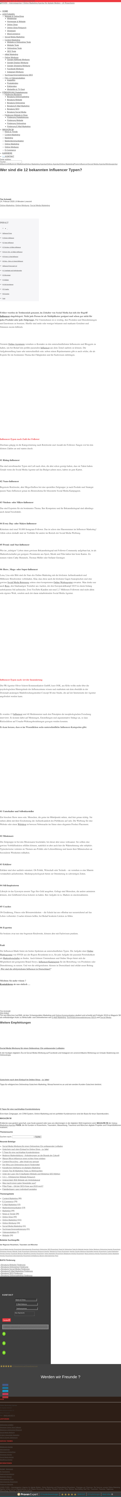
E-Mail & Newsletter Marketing (9, 1435)
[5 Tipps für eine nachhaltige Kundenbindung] (60, 1096)
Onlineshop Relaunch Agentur (39, 1251)
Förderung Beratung (13, 95)
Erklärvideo (12, 86)
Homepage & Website (16, 22)
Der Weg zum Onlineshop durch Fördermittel (21, 1165)
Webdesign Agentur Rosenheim (74, 1253)
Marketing (9, 138)
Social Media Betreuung (18, 582)
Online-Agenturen (16, 344)
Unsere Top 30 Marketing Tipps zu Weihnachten (22, 1171)
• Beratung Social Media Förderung (15, 1269)
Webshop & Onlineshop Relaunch (11, 1430)
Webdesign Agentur (6, 1447)
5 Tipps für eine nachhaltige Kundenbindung (20, 1109)
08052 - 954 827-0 (11, 1327)
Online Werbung (11, 57)
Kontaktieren (6, 984)
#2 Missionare (6, 275)
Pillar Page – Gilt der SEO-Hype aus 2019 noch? (22, 1186)
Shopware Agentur (6, 1251)
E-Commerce (10, 150)
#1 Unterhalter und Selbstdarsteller (12, 270)
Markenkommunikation (14, 141)
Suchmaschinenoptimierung (14, 1229)
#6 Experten (5, 294)
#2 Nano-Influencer (8, 242)
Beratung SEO (13, 109)
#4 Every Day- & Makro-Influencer (12, 252)
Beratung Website (14, 100)
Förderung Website (15, 120)
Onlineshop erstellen (6, 1425)
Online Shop (12, 25)
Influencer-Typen (7, 233)
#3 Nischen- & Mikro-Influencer (11, 247)
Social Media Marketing (14, 37)
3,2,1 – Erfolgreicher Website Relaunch (18, 1177)
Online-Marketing (12, 144)
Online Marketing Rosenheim (54, 1253)
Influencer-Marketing (16, 164)
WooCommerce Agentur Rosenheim (96, 1253)
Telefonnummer (8, 1308)
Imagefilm (11, 80)
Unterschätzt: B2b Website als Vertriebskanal (21, 1180)
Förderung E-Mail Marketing (18, 127)
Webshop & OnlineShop (7, 1452)
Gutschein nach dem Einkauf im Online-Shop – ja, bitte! (24, 1080)
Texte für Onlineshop (65, 1249)
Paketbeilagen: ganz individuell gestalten (19, 1189)
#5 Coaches (5, 289)
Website (5, 1235)
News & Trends (11, 132)
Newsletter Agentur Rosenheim (96, 1251)
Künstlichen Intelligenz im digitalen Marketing (21, 1168)
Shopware (11, 31)
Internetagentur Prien (51, 1255)
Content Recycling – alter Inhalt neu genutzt (20, 1162)
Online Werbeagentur (63, 582)
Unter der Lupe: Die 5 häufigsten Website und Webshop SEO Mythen (31, 1174)
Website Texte (13, 45)
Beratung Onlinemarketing (18, 97)
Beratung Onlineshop (16, 103)
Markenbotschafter (11, 958)
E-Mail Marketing (59, 1017)
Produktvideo (12, 83)
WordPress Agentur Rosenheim (34, 1253)
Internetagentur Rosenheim (31, 1249)
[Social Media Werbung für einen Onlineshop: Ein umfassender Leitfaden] (60, 1036)
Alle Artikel (4, 1013)
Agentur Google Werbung (78, 1251)
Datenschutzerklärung (7, 1474)
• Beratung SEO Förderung (11, 1273)
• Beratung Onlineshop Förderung (14, 1267)
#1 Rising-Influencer (8, 238)
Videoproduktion (9, 1232)
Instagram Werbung (15, 72)
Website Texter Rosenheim (21, 1251)
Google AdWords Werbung (18, 60)
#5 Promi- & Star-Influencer (10, 256)
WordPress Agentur (6, 1460)
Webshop (22, 824)
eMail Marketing (11, 54)
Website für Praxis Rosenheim (59, 1251)
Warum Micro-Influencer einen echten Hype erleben (23, 1159)
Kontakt (2, 1469)
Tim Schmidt (5, 1011)
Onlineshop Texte (14, 48)
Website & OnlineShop (14, 16)
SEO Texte (11, 51)
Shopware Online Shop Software (10, 1427)
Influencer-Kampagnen (49, 961)
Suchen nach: (6, 1137)
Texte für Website (78, 1249)
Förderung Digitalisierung (17, 117)
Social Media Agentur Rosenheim (11, 1249)
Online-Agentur (53, 164)
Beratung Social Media (16, 112)
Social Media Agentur (97, 164)
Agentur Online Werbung (92, 1249)
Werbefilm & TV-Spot (16, 89)
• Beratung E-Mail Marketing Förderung (16, 1271)
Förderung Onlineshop (16, 123)
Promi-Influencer (81, 164)
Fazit (3, 298)
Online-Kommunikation (65, 1015)
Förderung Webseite (6, 1484)
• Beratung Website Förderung (12, 1265)
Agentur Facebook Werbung (14, 1253)
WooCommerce (13, 34)
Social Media (105, 1017)
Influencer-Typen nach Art (9, 266)
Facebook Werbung (15, 69)
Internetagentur (5, 1449)
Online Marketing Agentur (36, 164)
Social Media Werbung (7, 1432)
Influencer (4, 164)
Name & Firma (8, 1300)
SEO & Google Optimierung (9, 1437)
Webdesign (12, 18)
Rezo (7, 585)
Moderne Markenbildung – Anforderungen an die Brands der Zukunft (30, 1155)
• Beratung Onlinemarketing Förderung (16, 1275)
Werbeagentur (112, 164)
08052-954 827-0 (9, 1415)
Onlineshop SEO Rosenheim (49, 1249)
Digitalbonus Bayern (38, 1255)
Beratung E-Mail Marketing (18, 106)
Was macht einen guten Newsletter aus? (19, 1183)
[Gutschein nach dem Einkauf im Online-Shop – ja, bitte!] (60, 1067)
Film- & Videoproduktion (15, 78)
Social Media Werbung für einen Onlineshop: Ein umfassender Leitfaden (32, 1048)
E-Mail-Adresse (8, 1304)
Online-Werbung (12, 147)
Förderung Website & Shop (16, 115)
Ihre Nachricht (8, 1315)
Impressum (9, 1469)
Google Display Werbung (17, 63)
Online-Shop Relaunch (16, 28)
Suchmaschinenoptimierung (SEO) (82, 1017)
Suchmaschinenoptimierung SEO (19, 75)
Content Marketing (12, 40)
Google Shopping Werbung (18, 66)
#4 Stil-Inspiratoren (7, 284)
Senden (6, 1320)
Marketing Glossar (6, 1477)
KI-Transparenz (5, 1472)
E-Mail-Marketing (9, 1205)
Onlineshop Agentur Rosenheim (110, 1249)
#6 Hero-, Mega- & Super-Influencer (12, 261)
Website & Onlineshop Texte (19, 42)
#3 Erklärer (5, 280)
